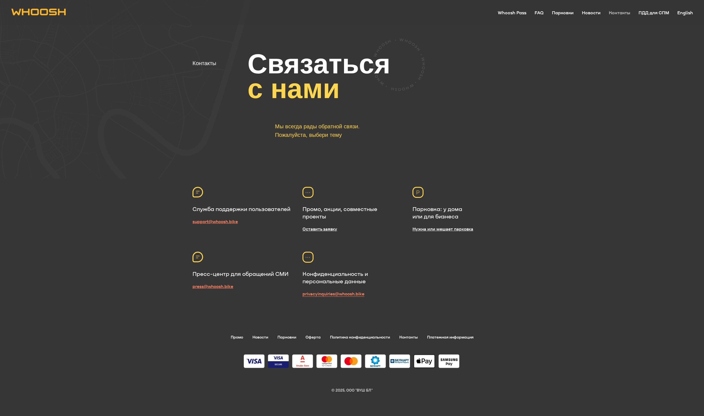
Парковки (563, 12)
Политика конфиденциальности (360, 337)
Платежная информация (450, 337)
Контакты (619, 12)
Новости (591, 12)
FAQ (539, 12)
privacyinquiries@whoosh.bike (333, 293)
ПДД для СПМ (654, 12)
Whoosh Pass (512, 12)
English (685, 12)
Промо (237, 337)
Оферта (313, 337)
